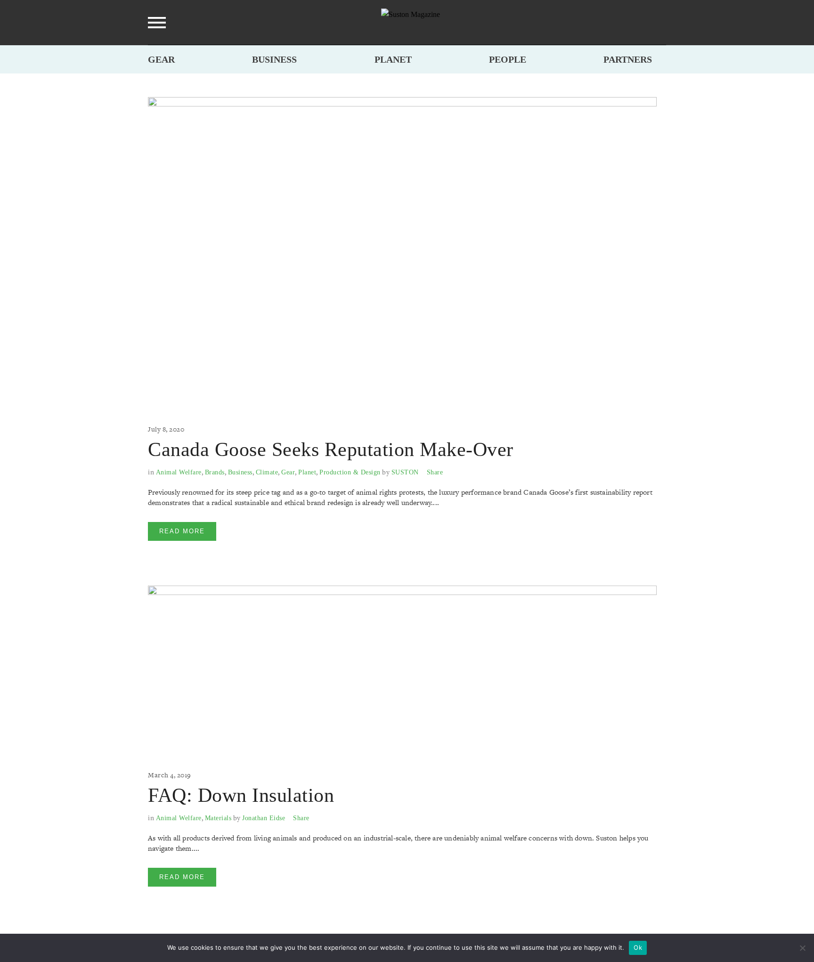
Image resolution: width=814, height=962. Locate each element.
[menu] (157, 22)
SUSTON (405, 472)
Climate (267, 472)
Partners (627, 59)
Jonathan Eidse (263, 818)
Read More (182, 531)
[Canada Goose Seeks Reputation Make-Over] (402, 251)
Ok (638, 947)
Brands (215, 472)
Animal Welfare (179, 472)
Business (274, 59)
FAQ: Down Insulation (241, 795)
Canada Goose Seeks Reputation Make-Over (330, 449)
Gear (161, 59)
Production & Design (350, 472)
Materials (218, 818)
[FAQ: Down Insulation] (402, 668)
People (507, 59)
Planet (393, 59)
